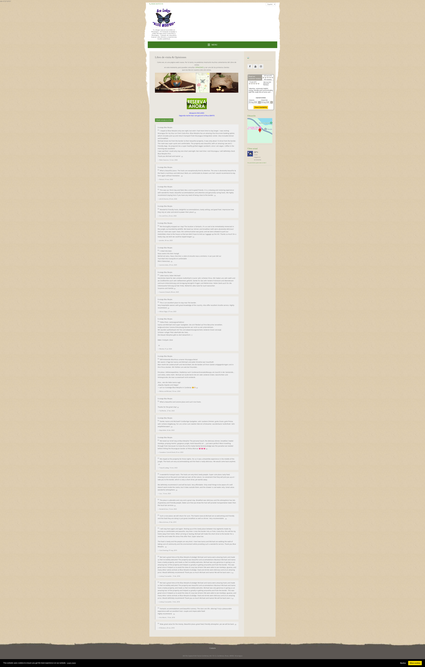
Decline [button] (403, 663)
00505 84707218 (157, 4)
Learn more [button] (71, 663)
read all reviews (261, 98)
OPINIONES (199, 67)
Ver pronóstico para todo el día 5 (256, 163)
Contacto (212, 648)
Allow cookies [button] (415, 663)
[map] (259, 130)
